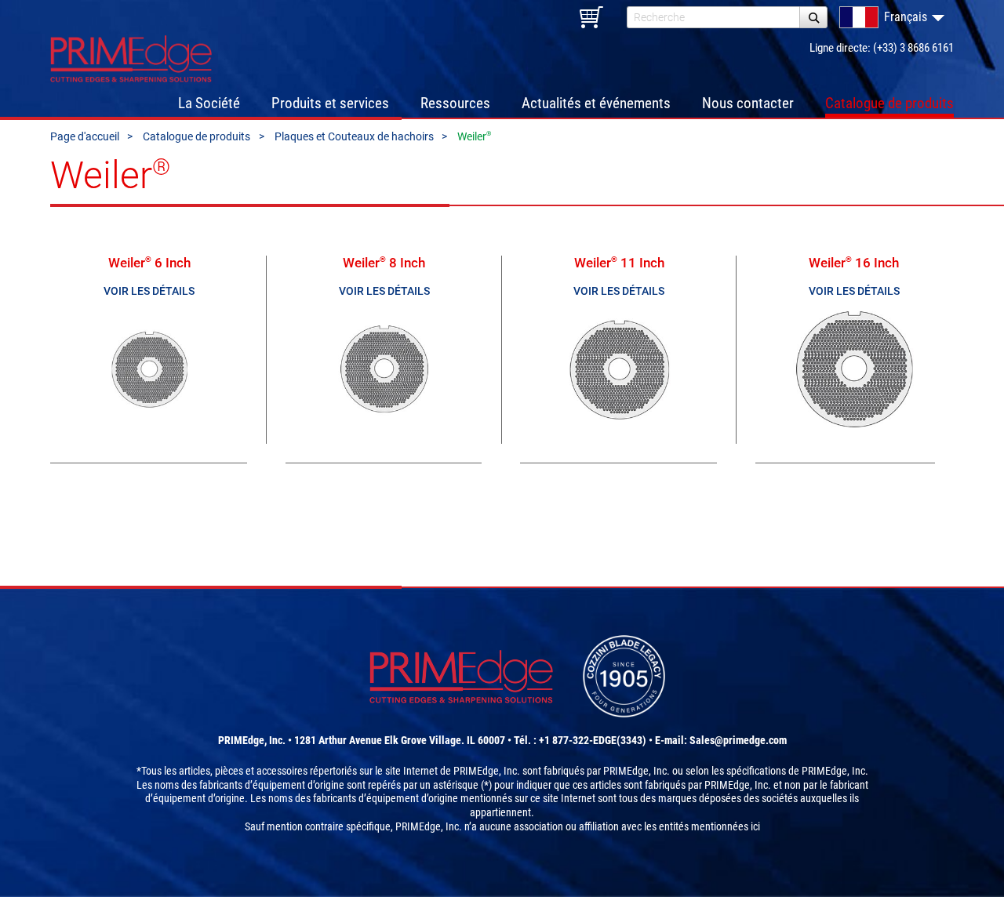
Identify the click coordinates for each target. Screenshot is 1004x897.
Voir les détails (149, 291)
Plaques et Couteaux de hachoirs (354, 136)
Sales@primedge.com (738, 740)
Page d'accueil (84, 136)
